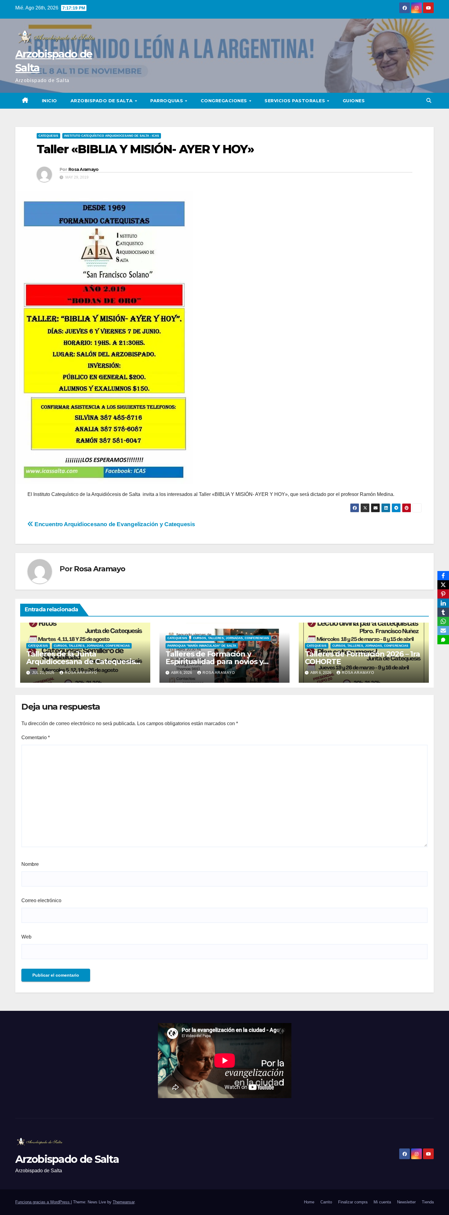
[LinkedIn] (443, 603)
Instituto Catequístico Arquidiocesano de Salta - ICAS (111, 135)
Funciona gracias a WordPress (43, 1202)
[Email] (443, 630)
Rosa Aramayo (83, 169)
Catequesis (48, 135)
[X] (443, 584)
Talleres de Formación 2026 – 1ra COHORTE (362, 657)
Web (26, 936)
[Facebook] (443, 575)
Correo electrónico (41, 900)
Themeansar (123, 1202)
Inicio (49, 100)
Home (309, 1202)
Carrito (326, 1202)
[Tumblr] (443, 612)
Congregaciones (225, 100)
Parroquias (167, 100)
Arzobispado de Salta (102, 100)
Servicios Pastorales (296, 100)
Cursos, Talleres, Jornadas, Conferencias (92, 645)
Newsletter (406, 1202)
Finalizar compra (352, 1202)
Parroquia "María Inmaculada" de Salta (201, 645)
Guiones (354, 100)
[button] (428, 100)
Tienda (428, 1202)
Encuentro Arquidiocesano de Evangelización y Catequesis (114, 524)
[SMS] (443, 639)
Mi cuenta (382, 1202)
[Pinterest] (443, 593)
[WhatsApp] (443, 621)
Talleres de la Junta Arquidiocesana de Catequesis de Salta (80, 661)
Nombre (30, 864)
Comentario (35, 737)
